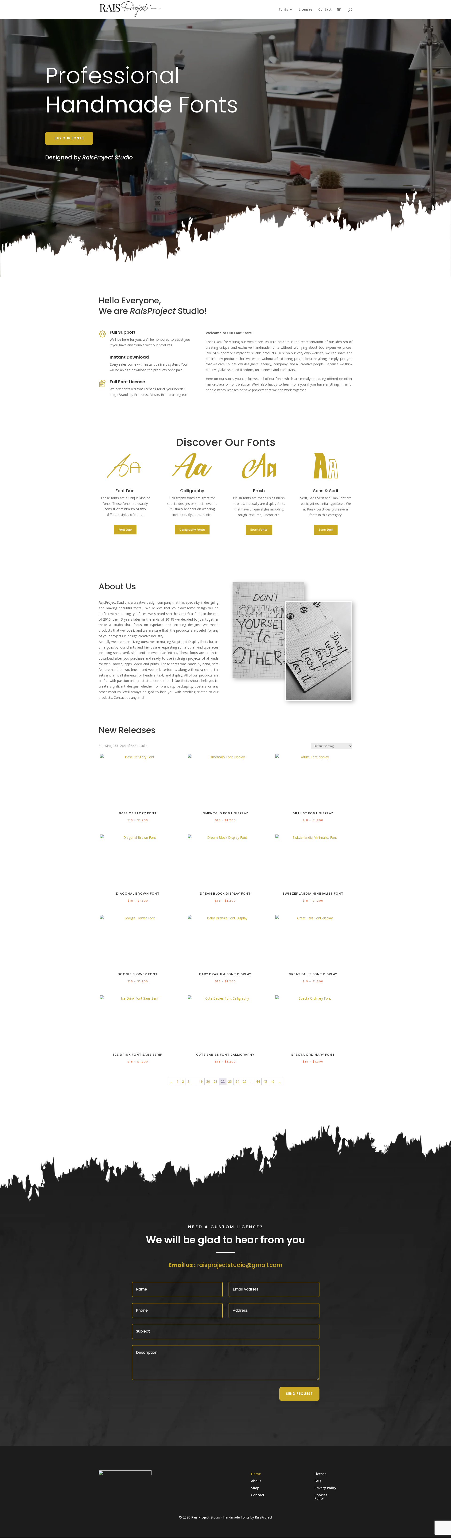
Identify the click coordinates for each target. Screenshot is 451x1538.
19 (201, 1081)
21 (215, 1081)
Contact (325, 10)
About (256, 1481)
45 (265, 1081)
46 (272, 1081)
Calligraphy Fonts (192, 530)
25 (244, 1081)
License (320, 1474)
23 (230, 1081)
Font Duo (125, 530)
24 (237, 1081)
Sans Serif (326, 530)
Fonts (283, 10)
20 (208, 1081)
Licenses (305, 10)
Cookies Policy (321, 1496)
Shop (255, 1488)
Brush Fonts (259, 530)
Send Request (299, 1393)
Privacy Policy (325, 1488)
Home (256, 1474)
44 (258, 1081)
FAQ (318, 1481)
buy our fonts (69, 138)
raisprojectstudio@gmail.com (239, 1265)
